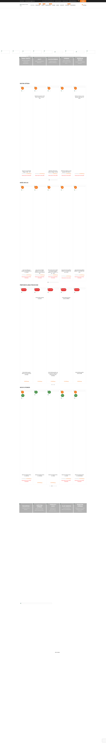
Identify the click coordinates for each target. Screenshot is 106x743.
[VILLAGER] (48, 52)
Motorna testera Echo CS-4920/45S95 (53, 475)
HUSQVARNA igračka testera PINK (79, 373)
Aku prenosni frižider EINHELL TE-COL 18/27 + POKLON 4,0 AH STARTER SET (40, 271)
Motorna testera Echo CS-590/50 (66, 475)
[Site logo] (24, 5)
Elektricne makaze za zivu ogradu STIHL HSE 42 (66, 171)
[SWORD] (90, 52)
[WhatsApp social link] (37, 2)
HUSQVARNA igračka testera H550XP (66, 298)
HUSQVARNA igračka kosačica (40, 298)
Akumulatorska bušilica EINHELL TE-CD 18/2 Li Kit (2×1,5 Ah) (66, 271)
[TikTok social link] (39, 2)
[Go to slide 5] (52, 282)
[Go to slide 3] (50, 282)
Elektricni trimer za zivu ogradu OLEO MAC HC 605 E (79, 97)
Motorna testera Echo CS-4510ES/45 (26, 475)
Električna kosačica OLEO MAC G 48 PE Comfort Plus (40, 97)
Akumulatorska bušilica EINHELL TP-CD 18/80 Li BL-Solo (79, 271)
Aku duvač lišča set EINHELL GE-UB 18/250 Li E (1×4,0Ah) (26, 271)
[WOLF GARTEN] (5, 52)
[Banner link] (26, 61)
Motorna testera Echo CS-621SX (79, 475)
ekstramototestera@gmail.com (30, 1)
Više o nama (57, 652)
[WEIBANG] (37, 52)
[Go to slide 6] (53, 282)
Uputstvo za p (64, 1)
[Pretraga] (80, 5)
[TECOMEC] (80, 52)
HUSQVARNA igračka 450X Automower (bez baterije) (26, 373)
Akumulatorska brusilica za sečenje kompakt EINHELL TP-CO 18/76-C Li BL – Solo (53, 271)
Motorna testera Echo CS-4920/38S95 (39, 475)
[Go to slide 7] (54, 282)
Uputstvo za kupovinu (58, 1)
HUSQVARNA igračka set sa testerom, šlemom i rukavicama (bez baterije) (53, 374)
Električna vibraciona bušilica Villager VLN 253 (53, 171)
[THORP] (69, 52)
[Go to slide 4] (51, 282)
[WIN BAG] (16, 52)
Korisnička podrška (83, 1)
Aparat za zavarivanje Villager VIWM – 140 (26, 171)
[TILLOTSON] (58, 52)
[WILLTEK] (26, 52)
